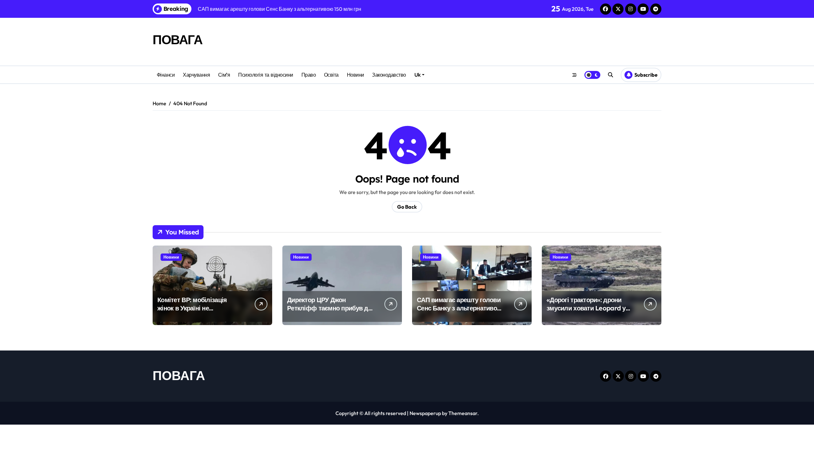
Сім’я (224, 75)
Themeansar (462, 413)
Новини (355, 75)
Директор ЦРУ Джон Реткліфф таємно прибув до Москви (329, 308)
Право (308, 75)
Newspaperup (425, 413)
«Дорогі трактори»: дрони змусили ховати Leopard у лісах (586, 308)
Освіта (331, 75)
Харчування (196, 75)
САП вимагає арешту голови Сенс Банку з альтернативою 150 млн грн (459, 308)
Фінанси (166, 75)
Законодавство (389, 75)
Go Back (407, 207)
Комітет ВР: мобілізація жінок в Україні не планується (192, 308)
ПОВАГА (177, 39)
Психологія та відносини (265, 75)
